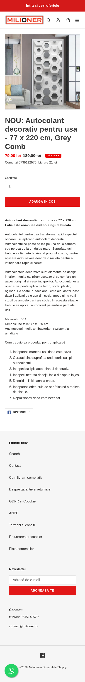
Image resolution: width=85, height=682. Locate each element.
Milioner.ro (35, 667)
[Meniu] (77, 20)
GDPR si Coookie (22, 501)
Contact (15, 465)
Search (14, 454)
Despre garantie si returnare (29, 489)
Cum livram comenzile (25, 477)
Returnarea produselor (25, 537)
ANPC (14, 513)
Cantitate (11, 178)
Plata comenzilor (21, 549)
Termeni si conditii (22, 525)
